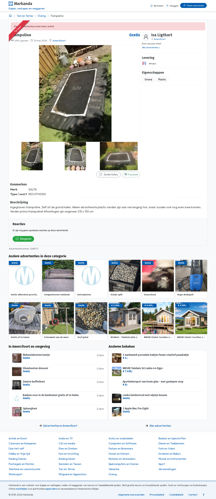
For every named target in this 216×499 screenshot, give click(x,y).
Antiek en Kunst (18, 438)
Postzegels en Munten (21, 464)
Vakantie (114, 469)
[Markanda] (10, 15)
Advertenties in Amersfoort (60, 425)
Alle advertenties (160, 425)
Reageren (25, 238)
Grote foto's (111, 174)
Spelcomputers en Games (124, 464)
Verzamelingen (167, 469)
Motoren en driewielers (122, 459)
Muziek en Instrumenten (172, 459)
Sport (162, 464)
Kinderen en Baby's (170, 453)
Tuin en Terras (25, 15)
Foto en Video (167, 448)
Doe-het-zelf (16, 448)
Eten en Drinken (68, 448)
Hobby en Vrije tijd (19, 453)
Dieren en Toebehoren (171, 443)
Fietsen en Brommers (121, 448)
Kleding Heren (67, 459)
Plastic (162, 79)
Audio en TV (66, 438)
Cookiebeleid (176, 494)
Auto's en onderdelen (121, 438)
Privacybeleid (157, 494)
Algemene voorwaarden (131, 494)
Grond (148, 79)
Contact (192, 494)
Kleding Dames (17, 459)
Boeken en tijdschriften (172, 438)
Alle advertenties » (151, 47)
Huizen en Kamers (119, 453)
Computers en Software (123, 443)
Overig (42, 15)
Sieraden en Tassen (70, 464)
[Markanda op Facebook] (203, 495)
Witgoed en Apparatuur (73, 474)
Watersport (15, 474)
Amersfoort (59, 40)
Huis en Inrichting (69, 453)
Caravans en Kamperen (22, 443)
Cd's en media (67, 443)
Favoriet (132, 174)
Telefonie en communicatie (24, 469)
